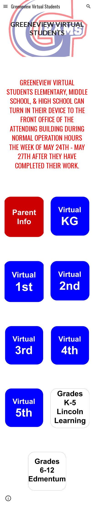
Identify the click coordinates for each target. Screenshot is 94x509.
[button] (5, 6)
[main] (47, 28)
